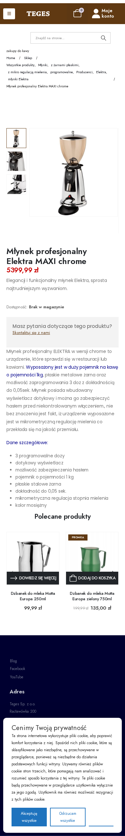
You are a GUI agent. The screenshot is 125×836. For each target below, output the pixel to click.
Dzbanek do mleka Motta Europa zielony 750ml (92, 596)
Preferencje (101, 817)
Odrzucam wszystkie (67, 817)
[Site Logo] (38, 14)
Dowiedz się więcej (37, 578)
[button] (37, 183)
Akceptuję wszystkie (29, 817)
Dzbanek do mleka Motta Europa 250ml (33, 596)
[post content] (33, 558)
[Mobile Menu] (9, 13)
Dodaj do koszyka (96, 578)
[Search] (103, 37)
